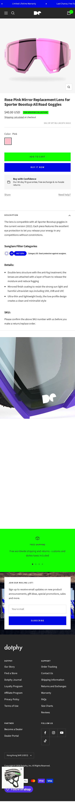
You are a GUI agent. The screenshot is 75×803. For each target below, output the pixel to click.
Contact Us (47, 673)
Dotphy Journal (13, 680)
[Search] (13, 13)
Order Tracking (49, 667)
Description (11, 215)
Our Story (9, 667)
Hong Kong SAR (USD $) (17, 755)
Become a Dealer (13, 729)
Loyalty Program (13, 686)
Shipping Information (52, 680)
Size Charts (47, 706)
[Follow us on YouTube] (62, 733)
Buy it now (37, 167)
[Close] (21, 769)
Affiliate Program (13, 693)
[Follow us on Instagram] (53, 733)
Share (7, 195)
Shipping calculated (14, 117)
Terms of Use (11, 706)
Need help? (64, 195)
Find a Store (10, 673)
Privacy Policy (11, 699)
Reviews (45, 712)
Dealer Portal (11, 736)
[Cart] (69, 13)
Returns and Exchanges (53, 686)
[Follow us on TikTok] (45, 741)
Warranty (46, 693)
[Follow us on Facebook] (45, 733)
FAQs (43, 699)
